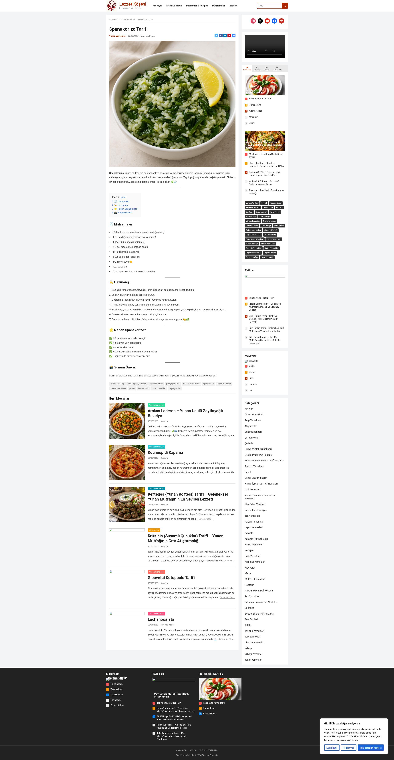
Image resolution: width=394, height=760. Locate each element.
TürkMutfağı (266, 226)
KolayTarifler (279, 226)
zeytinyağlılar (175, 388)
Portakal (253, 384)
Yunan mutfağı (252, 244)
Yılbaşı (248, 648)
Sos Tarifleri (251, 619)
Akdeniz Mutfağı (117, 384)
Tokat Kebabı (117, 684)
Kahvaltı (249, 533)
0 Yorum (164, 421)
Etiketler (277, 70)
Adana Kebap (255, 110)
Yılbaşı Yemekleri (254, 654)
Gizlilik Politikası (208, 750)
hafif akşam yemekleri (137, 384)
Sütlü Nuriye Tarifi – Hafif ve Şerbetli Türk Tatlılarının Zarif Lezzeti (263, 319)
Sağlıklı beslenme (253, 253)
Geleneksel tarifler (253, 230)
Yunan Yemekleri (127, 19)
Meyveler (250, 356)
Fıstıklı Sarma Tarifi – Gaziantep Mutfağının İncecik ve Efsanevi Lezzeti (265, 306)
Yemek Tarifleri (252, 203)
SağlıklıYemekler (271, 248)
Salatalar (249, 212)
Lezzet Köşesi (132, 4)
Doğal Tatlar (268, 208)
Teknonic (214, 755)
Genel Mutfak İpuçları (256, 477)
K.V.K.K (193, 750)
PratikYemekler (269, 221)
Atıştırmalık (154, 530)
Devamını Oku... (206, 519)
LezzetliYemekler (274, 239)
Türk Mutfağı (265, 217)
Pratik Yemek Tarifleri (254, 239)
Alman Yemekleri (254, 414)
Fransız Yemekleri (254, 466)
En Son (257, 70)
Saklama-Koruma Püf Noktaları (261, 602)
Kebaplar (249, 550)
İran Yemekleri (252, 515)
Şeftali (252, 372)
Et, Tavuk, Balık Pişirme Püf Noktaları (264, 460)
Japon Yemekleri (254, 527)
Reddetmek (348, 748)
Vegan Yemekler (224, 384)
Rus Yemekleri (252, 596)
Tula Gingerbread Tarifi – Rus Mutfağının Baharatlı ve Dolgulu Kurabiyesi (264, 340)
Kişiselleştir (331, 748)
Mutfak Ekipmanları (255, 579)
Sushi (252, 123)
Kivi (250, 390)
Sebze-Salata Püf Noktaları (259, 613)
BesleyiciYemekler (253, 248)
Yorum (266, 70)
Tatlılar (249, 270)
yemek (132, 388)
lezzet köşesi (276, 203)
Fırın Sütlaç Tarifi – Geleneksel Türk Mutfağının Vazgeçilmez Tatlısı (266, 329)
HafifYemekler (267, 257)
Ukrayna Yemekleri (254, 642)
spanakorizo (208, 384)
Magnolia (253, 117)
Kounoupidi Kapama (165, 452)
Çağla (252, 365)
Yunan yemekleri (159, 388)
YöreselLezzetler (253, 221)
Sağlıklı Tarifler (270, 253)
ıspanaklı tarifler (156, 384)
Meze (248, 573)
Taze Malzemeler (253, 208)
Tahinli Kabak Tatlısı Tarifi (261, 297)
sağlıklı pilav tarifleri (191, 384)
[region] (354, 736)
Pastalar (249, 584)
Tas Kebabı (116, 700)
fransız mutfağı (252, 257)
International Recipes (256, 510)
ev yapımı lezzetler (253, 235)
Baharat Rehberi (253, 431)
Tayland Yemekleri (254, 630)
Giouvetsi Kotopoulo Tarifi (171, 577)
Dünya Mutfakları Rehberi (258, 449)
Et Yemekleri (261, 212)
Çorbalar (279, 208)
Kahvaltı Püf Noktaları (256, 538)
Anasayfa (113, 19)
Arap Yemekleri (253, 420)
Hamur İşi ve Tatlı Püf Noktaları (261, 483)
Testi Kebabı (116, 689)
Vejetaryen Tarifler (118, 388)
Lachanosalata (161, 619)
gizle (123, 197)
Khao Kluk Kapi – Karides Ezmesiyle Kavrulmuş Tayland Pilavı (266, 165)
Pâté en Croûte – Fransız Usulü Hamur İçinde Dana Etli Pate (264, 174)
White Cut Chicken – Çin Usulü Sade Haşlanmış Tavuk (264, 183)
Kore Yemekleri (253, 556)
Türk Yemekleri (252, 636)
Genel (248, 472)
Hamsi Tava (255, 104)
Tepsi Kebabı (117, 694)
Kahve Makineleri (254, 544)
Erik (251, 378)
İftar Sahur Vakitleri (255, 504)
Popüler (247, 70)
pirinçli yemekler (173, 384)
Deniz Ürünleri (252, 226)
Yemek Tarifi (143, 388)
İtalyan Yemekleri (254, 521)
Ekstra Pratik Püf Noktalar (258, 454)
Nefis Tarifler (275, 212)
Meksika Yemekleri (255, 561)
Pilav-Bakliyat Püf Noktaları (259, 590)
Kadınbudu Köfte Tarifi (260, 98)
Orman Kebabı (117, 705)
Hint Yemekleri (252, 489)
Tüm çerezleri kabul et (371, 748)
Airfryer (249, 408)
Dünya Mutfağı (270, 235)
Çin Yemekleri (252, 437)
